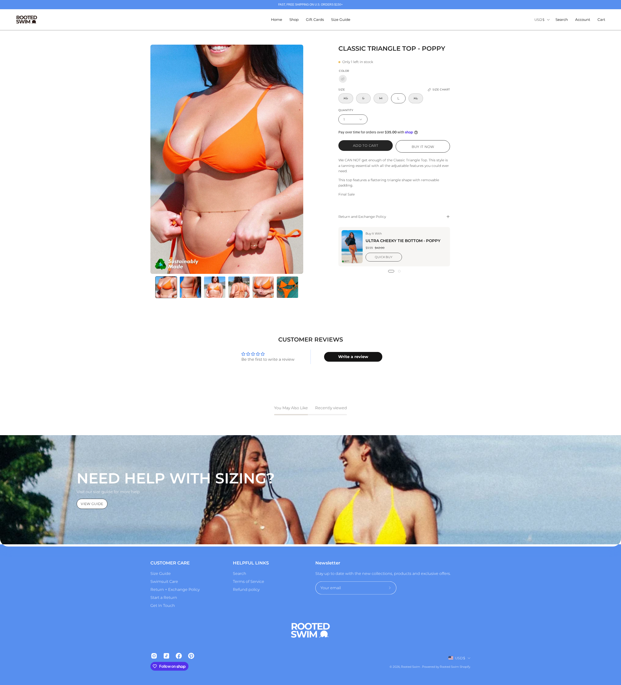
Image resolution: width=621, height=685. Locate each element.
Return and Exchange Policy (362, 216)
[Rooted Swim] (27, 19)
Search (239, 573)
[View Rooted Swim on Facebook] (178, 656)
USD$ (539, 19)
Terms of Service (248, 581)
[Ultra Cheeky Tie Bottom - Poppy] (352, 246)
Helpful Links (251, 562)
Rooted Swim (411, 667)
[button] (562, 19)
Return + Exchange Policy (175, 589)
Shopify (465, 667)
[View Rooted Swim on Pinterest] (191, 656)
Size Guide (160, 573)
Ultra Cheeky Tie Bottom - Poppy (403, 240)
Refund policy (246, 589)
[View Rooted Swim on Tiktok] (166, 656)
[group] (310, 4)
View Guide (92, 504)
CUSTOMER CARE (170, 562)
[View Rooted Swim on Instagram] (153, 656)
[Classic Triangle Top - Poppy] (166, 287)
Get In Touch (162, 605)
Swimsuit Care (164, 581)
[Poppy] (343, 79)
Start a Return (163, 597)
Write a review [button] (353, 356)
